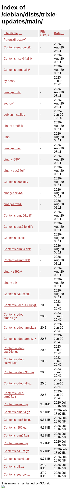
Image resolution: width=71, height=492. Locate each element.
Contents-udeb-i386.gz (19, 372)
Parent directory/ (15, 39)
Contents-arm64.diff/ (17, 249)
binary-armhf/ (12, 92)
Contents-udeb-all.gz (18, 383)
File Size (43, 33)
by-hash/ (9, 81)
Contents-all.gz (14, 466)
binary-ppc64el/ (14, 170)
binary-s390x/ (13, 271)
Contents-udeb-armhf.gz (20, 338)
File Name (11, 33)
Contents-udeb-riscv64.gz (14, 361)
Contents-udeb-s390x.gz (20, 305)
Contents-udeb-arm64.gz (14, 394)
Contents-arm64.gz (16, 435)
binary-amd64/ (13, 125)
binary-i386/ (12, 159)
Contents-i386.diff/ (16, 181)
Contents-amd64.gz (17, 412)
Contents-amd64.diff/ (17, 215)
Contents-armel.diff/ (17, 69)
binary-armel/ (12, 148)
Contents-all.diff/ (14, 237)
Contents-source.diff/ (17, 47)
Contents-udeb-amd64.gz (14, 316)
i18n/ (7, 137)
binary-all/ (10, 282)
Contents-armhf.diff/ (17, 260)
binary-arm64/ (13, 204)
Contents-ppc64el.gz (17, 419)
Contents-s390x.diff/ (17, 294)
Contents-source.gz (17, 474)
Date (57, 33)
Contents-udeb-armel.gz (20, 327)
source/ (8, 103)
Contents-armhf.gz (16, 404)
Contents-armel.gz (16, 443)
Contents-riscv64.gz (17, 458)
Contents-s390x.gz (16, 451)
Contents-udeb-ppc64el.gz (14, 350)
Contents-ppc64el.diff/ (18, 226)
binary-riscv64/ (13, 193)
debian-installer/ (14, 114)
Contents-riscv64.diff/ (18, 58)
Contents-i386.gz (15, 427)
